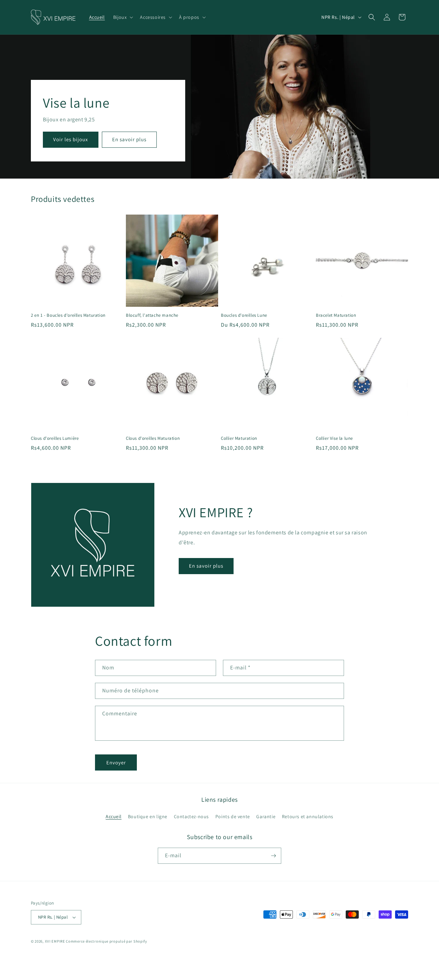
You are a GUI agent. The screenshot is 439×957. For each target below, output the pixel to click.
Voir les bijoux (70, 139)
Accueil (113, 816)
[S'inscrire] (273, 856)
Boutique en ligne (147, 816)
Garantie (265, 816)
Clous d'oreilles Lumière (55, 438)
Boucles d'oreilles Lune (244, 315)
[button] (122, 17)
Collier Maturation (239, 438)
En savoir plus (129, 139)
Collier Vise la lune (334, 438)
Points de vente (232, 816)
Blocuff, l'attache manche (152, 315)
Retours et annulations (307, 816)
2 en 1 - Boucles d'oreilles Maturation (68, 315)
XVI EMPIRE (55, 941)
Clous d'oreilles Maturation (153, 438)
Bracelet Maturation (336, 315)
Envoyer (116, 762)
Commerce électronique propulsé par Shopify (106, 941)
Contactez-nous (191, 816)
